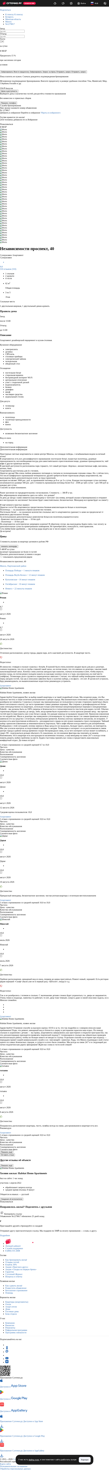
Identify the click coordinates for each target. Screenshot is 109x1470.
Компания (9, 1323)
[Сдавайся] (55, 3)
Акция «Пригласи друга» (16, 1267)
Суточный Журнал (13, 1274)
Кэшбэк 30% (11, 1264)
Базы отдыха (11, 1314)
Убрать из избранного (50, 113)
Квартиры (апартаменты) (16, 1302)
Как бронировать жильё (16, 1260)
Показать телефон (8, 103)
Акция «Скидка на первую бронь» (21, 1269)
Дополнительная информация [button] (13, 447)
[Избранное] (71, 3)
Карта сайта (5, 1464)
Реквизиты (10, 1328)
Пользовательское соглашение (13, 1466)
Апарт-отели (11, 1307)
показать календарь (9, 546)
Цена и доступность (9, 91)
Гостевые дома (12, 1311)
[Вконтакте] (7, 1355)
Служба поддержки (14, 1248)
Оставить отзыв (7, 1155)
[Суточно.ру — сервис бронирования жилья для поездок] (12, 3)
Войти (83, 3)
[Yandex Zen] (7, 1362)
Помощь (9, 1293)
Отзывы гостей (12, 1262)
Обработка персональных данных (15, 1469)
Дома (7, 1309)
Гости (2, 39)
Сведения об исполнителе (11, 1199)
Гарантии (9, 1272)
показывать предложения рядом (17, 557)
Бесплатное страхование (16, 1290)
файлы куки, (34, 1460)
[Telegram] (7, 1345)
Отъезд (3, 34)
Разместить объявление (15, 1288)
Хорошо (85, 1460)
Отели (8, 1304)
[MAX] (7, 1352)
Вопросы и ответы (13, 1276)
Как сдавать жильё (13, 1286)
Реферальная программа (16, 1330)
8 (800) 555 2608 (12, 1251)
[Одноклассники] (7, 1348)
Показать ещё (6, 1152)
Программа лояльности (15, 1332)
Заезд (2, 28)
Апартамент (5, 686)
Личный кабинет (13, 1246)
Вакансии (9, 1325)
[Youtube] (7, 1359)
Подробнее (5, 1235)
